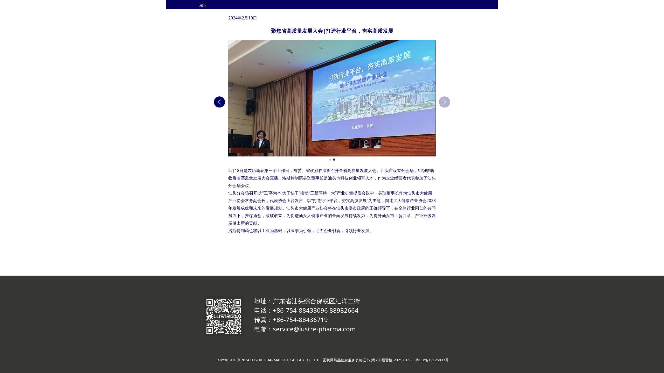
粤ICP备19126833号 (432, 359)
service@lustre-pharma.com (314, 329)
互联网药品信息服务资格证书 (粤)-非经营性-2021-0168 (367, 359)
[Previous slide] (219, 102)
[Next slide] (444, 102)
